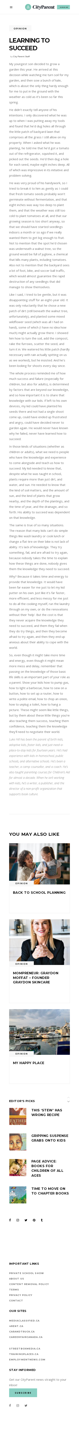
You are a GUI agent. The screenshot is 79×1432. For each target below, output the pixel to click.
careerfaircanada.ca (26, 1337)
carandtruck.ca (22, 1331)
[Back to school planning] (39, 863)
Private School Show (26, 1273)
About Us (16, 1278)
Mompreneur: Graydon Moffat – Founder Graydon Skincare (35, 977)
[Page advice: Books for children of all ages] (17, 1167)
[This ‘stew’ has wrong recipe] (17, 1116)
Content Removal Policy (29, 1284)
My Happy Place (28, 1063)
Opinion (20, 28)
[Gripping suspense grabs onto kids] (17, 1142)
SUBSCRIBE (64, 7)
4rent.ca (16, 1326)
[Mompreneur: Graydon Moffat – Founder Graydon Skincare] (39, 942)
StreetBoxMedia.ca (24, 1348)
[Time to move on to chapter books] (17, 1194)
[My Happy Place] (39, 1032)
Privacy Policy (20, 1295)
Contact (16, 1300)
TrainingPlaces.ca (23, 1354)
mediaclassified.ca (24, 1320)
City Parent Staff (21, 56)
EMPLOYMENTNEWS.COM (27, 1359)
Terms (14, 1289)
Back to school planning (39, 893)
